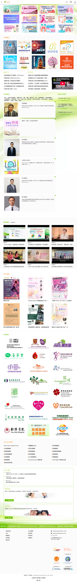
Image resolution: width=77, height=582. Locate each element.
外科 (36, 97)
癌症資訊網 (8, 531)
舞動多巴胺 (6, 300)
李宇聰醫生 (24, 178)
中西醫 (11, 100)
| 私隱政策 (34, 577)
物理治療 (51, 99)
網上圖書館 (30, 531)
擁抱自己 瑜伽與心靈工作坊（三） (60, 327)
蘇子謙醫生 (24, 197)
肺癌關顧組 (55, 457)
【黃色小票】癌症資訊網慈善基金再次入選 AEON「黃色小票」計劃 (20, 83)
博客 (27, 97)
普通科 (16, 100)
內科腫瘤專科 (7, 99)
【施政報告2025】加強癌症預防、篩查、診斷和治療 (41, 78)
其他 (19, 99)
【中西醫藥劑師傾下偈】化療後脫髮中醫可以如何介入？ (17, 86)
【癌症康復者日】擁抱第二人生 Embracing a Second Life (17, 75)
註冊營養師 (13, 99)
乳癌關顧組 (7, 457)
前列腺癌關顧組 (8, 454)
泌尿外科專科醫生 (36, 99)
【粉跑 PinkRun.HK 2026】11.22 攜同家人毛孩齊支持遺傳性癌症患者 (21, 474)
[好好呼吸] (38, 47)
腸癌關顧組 (7, 459)
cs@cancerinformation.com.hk (59, 533)
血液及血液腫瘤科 (12, 97)
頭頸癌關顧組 (7, 451)
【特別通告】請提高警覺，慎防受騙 (37, 89)
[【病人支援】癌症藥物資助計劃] (10, 47)
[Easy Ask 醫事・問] (52, 47)
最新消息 (8, 540)
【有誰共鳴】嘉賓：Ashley (10, 89)
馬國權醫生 (24, 103)
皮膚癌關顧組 (31, 451)
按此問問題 (10, 500)
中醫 (24, 97)
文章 (7, 533)
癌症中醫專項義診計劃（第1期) (11, 327)
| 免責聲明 (43, 577)
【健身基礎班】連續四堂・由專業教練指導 (38, 327)
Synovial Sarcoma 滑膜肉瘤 (35, 459)
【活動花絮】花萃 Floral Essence (11, 78)
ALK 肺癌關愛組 (32, 457)
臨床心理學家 (45, 99)
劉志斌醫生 (24, 139)
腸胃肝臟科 (6, 100)
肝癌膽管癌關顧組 (56, 451)
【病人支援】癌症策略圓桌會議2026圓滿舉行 (12, 529)
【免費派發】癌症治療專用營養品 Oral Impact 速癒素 (41, 80)
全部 (5, 97)
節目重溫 (30, 533)
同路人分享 (23, 99)
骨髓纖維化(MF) (32, 445)
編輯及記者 (19, 97)
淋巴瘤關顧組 (55, 445)
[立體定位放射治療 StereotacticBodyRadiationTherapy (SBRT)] (24, 47)
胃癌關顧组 (55, 448)
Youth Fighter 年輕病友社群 (59, 459)
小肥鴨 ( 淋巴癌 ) (26, 160)
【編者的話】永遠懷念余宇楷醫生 (11, 80)
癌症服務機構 (49, 97)
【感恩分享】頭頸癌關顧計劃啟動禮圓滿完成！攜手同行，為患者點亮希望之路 (47, 75)
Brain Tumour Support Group (11, 445)
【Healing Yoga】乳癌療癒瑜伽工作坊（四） (39, 300)
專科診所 (32, 97)
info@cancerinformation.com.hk (59, 531)
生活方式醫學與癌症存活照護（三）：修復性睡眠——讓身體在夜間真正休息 (65, 105)
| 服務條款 (38, 577)
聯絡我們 (30, 537)
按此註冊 (10, 517)
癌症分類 (29, 99)
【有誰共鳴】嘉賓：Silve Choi (65, 112)
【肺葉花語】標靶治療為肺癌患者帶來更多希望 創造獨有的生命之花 (45, 86)
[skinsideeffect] (67, 47)
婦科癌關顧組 (31, 454)
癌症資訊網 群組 (8, 462)
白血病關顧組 (7, 448)
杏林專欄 (6, 94)
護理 (20, 100)
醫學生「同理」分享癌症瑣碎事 (30, 120)
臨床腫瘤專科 (41, 97)
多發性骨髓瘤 (31, 448)
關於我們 (30, 535)
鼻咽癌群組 (55, 454)
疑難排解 (8, 535)
